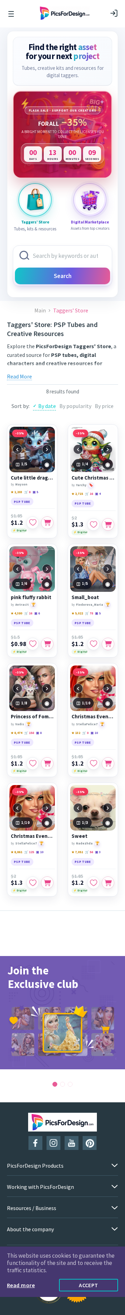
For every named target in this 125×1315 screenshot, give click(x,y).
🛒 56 (89, 852)
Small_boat (85, 597)
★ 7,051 (77, 852)
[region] (62, 134)
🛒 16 (89, 494)
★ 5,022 (77, 613)
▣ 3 (98, 852)
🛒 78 (89, 613)
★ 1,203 (16, 492)
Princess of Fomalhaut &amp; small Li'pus (32, 716)
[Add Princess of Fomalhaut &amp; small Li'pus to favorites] (32, 763)
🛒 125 (29, 852)
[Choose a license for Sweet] (108, 882)
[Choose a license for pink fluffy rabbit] (47, 644)
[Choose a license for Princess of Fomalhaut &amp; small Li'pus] (47, 763)
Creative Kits (91, 371)
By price (104, 405)
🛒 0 (85, 733)
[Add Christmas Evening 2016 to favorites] (32, 882)
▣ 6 (37, 613)
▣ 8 (39, 733)
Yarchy (81, 485)
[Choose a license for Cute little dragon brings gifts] (47, 522)
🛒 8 (27, 492)
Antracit (22, 604)
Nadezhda (84, 843)
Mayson (21, 484)
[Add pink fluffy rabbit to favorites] (32, 644)
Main (40, 310)
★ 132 (76, 733)
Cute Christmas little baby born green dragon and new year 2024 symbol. (93, 478)
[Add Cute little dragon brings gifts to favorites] (32, 522)
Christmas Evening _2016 (93, 716)
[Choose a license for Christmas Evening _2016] (108, 763)
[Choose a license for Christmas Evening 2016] (47, 882)
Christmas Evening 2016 (32, 836)
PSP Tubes (60, 371)
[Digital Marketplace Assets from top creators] (90, 200)
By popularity (75, 405)
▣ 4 (98, 494)
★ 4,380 (16, 613)
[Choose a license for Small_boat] (108, 644)
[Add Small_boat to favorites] (93, 644)
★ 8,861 (16, 852)
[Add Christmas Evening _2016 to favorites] (93, 763)
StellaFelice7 (87, 724)
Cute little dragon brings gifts (32, 478)
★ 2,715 (77, 494)
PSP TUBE (22, 502)
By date (47, 405)
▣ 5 (35, 492)
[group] (62, 1012)
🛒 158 (29, 733)
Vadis (19, 724)
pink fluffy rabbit (31, 597)
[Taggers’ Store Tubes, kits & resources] (35, 200)
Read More (19, 376)
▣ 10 (94, 733)
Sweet (80, 836)
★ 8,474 (16, 733)
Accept (88, 1285)
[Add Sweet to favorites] (93, 882)
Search (63, 276)
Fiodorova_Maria (89, 604)
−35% (19, 433)
